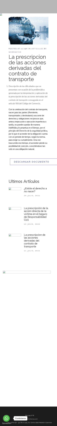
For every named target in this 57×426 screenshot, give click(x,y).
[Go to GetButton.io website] (6, 423)
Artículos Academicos (11, 345)
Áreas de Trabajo (9, 337)
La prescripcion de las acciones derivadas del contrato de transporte (34, 240)
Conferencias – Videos (11, 349)
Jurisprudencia (9, 353)
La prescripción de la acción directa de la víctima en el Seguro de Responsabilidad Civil (36, 214)
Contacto (6, 357)
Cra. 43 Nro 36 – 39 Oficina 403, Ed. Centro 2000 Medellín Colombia (29, 422)
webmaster (15, 52)
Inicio (5, 329)
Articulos (37, 49)
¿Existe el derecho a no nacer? (15, 368)
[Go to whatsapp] (6, 418)
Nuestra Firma (8, 333)
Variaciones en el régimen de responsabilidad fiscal (23, 384)
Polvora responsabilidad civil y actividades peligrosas (24, 388)
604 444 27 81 (29, 415)
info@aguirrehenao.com (29, 419)
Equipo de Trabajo (10, 341)
